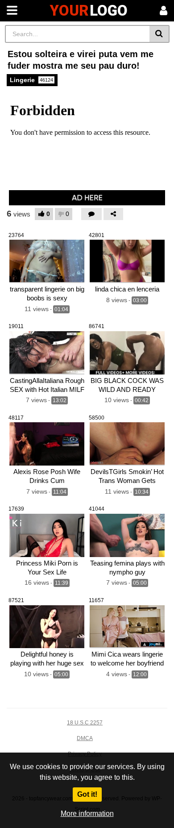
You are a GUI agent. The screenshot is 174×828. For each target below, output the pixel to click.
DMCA (85, 738)
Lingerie (31, 79)
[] (159, 34)
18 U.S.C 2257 (85, 723)
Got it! (87, 794)
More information (87, 813)
